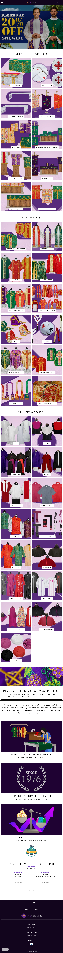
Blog (31, 930)
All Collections (31, 927)
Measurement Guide (31, 906)
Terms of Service (31, 932)
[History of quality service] (31, 778)
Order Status (32, 924)
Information (31, 902)
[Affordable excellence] (31, 819)
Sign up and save (31, 909)
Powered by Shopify (31, 951)
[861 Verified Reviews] (31, 857)
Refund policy (31, 935)
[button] (30, 890)
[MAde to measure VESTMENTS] (31, 736)
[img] (31, 867)
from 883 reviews (31, 868)
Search (31, 922)
